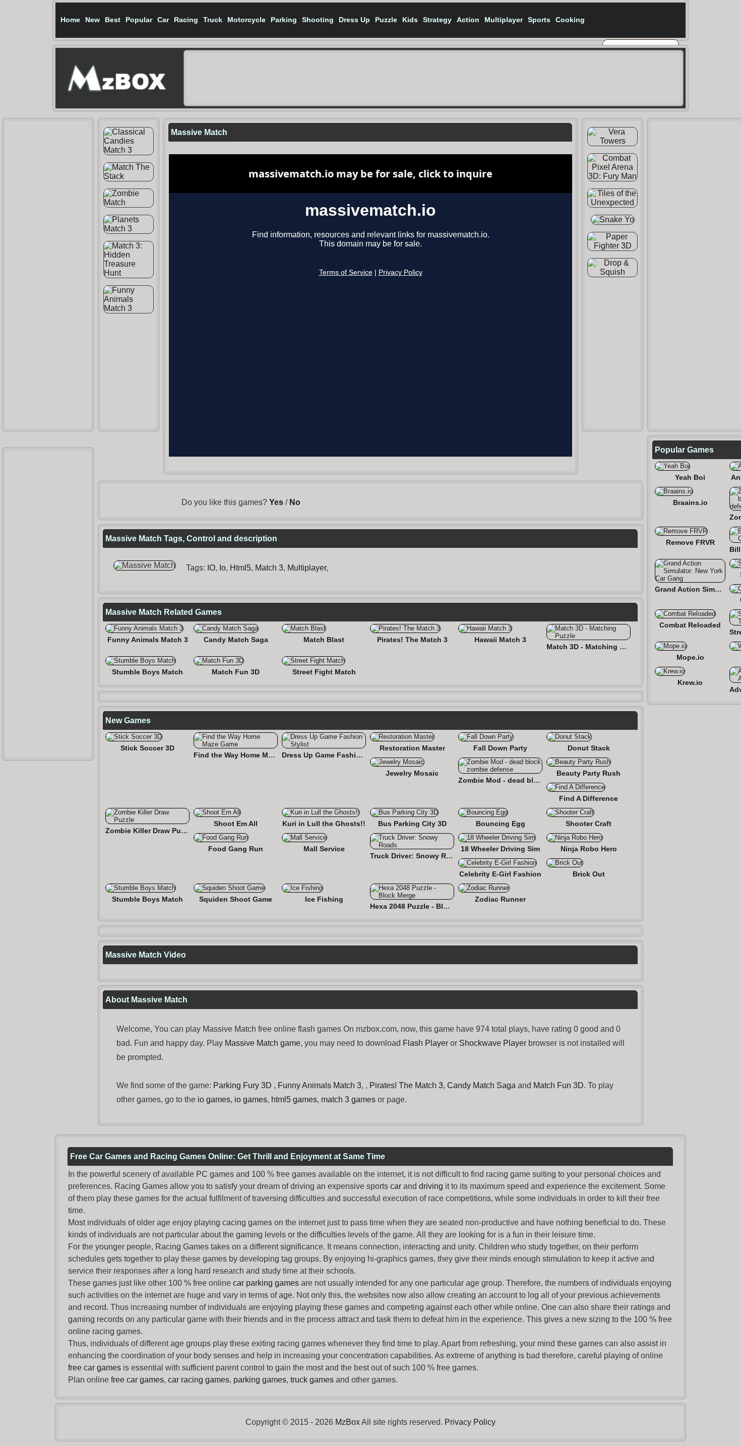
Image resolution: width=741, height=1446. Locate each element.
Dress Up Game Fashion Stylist (335, 755)
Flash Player (425, 1043)
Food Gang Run (235, 849)
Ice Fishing (324, 899)
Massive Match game (262, 1043)
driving (431, 1186)
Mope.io (690, 657)
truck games (312, 1379)
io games (214, 1099)
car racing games (198, 1379)
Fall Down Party (500, 748)
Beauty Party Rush (589, 773)
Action (468, 20)
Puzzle (386, 20)
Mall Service (324, 849)
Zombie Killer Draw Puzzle (149, 831)
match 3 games (348, 1099)
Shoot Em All (236, 824)
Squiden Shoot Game (235, 899)
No (294, 502)
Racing (186, 20)
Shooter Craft (588, 824)
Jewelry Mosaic (412, 773)
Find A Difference (588, 798)
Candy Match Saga (236, 640)
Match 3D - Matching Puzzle (594, 647)
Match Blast (323, 640)
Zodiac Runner (500, 899)
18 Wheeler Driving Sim (500, 849)
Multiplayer (503, 20)
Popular (139, 20)
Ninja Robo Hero (589, 849)
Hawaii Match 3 (500, 640)
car (395, 1186)
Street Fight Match (324, 672)
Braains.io (690, 502)
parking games (259, 1379)
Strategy (437, 20)
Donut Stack (589, 748)
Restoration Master (412, 748)
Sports (539, 20)
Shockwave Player (492, 1043)
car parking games (266, 1283)
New (92, 20)
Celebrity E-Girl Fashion (500, 874)
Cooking (570, 20)
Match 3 (269, 567)
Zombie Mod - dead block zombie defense (530, 780)
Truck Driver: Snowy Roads (416, 856)
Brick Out (589, 874)
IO (211, 567)
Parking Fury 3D (242, 1085)
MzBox (347, 1422)
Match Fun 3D (236, 672)
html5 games (294, 1099)
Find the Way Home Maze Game (247, 755)
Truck (212, 20)
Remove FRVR (690, 542)
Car (163, 20)
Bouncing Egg (500, 824)
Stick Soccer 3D (147, 748)
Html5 (240, 567)
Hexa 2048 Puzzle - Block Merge (424, 906)
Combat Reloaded (690, 625)
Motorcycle (246, 20)
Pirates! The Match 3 (412, 640)
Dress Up (354, 20)
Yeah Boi (690, 477)
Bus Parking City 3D (412, 824)
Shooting (318, 20)
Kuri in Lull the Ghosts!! (323, 824)
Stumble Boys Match (147, 672)
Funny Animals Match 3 (147, 640)
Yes (276, 502)
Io (222, 567)
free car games (94, 1367)
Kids (410, 20)
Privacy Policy (470, 1422)
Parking (284, 20)
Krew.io (690, 682)
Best (112, 20)
